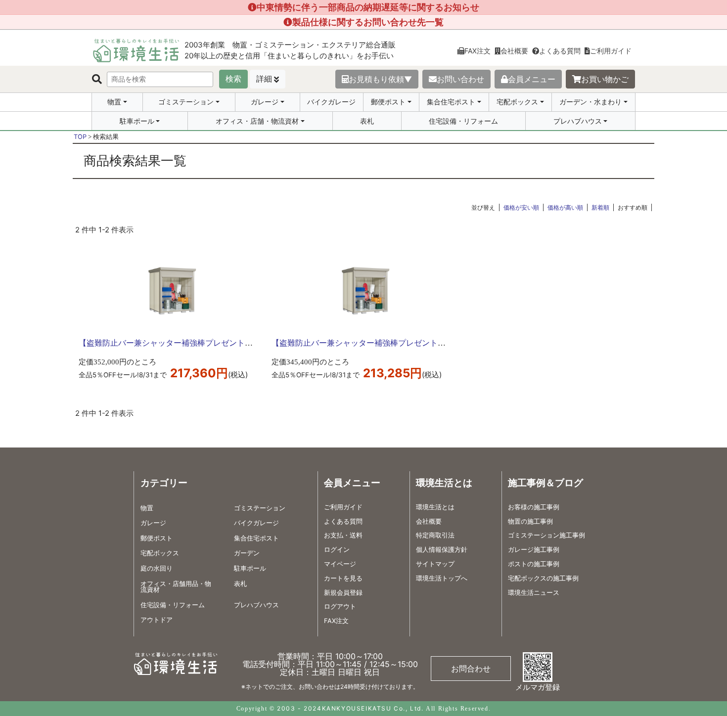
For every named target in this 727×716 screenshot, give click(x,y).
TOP (80, 136)
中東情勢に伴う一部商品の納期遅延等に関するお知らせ (368, 7)
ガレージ (264, 102)
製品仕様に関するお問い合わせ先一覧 (368, 22)
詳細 (264, 79)
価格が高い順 (565, 207)
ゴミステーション (186, 102)
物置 (114, 102)
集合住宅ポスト (451, 102)
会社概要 (514, 50)
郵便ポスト (388, 102)
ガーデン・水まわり (590, 102)
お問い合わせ (460, 79)
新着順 (600, 207)
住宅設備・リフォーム (463, 121)
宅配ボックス (517, 102)
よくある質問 (560, 50)
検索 (233, 79)
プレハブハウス (577, 121)
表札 (367, 121)
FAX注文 (477, 50)
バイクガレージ (331, 101)
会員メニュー (531, 79)
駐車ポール (137, 121)
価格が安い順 (521, 207)
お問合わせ (471, 668)
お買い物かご (605, 79)
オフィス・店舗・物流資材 (257, 121)
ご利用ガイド (611, 50)
